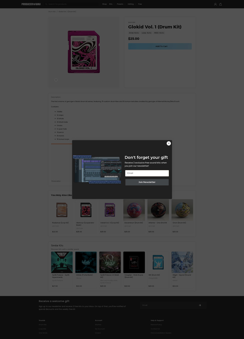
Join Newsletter (147, 182)
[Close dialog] (169, 143)
